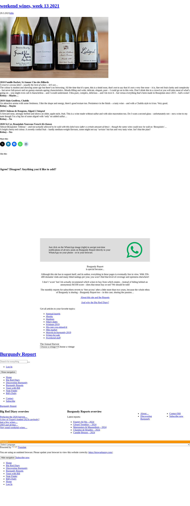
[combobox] (66, 346)
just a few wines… (9, 422)
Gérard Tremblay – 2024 (84, 424)
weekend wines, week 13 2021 (29, 5)
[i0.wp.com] (54, 77)
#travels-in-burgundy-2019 (58, 332)
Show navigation (8, 372)
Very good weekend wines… (13, 427)
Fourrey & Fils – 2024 (83, 422)
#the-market (51, 330)
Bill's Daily (11, 393)
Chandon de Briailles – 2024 (86, 430)
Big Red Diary (13, 380)
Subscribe (10, 401)
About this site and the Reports (95, 297)
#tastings (50, 319)
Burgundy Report (18, 354)
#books (49, 316)
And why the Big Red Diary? (95, 302)
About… (144, 413)
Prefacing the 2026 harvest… (13, 417)
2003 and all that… (9, 425)
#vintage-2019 (53, 324)
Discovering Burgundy (16, 382)
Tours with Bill (13, 388)
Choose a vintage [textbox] (66, 346)
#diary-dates (51, 322)
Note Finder (11, 390)
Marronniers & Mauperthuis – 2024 (89, 427)
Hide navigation (7, 458)
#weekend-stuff (53, 338)
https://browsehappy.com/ (100, 452)
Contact (9, 398)
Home (9, 377)
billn (12, 13)
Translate (22, 447)
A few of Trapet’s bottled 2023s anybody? (19, 419)
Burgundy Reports (14, 385)
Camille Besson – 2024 (84, 432)
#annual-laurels (53, 313)
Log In (9, 367)
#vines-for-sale (53, 335)
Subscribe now (176, 416)
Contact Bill (175, 413)
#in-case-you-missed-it (56, 327)
